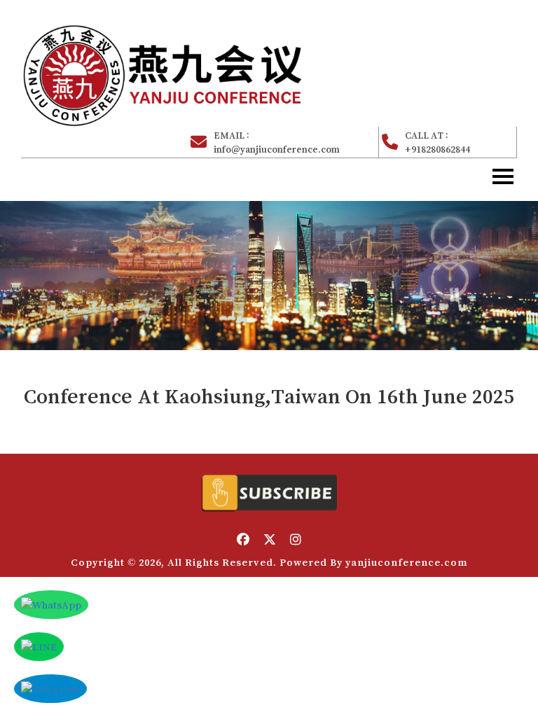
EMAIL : (277, 142)
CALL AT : (437, 142)
